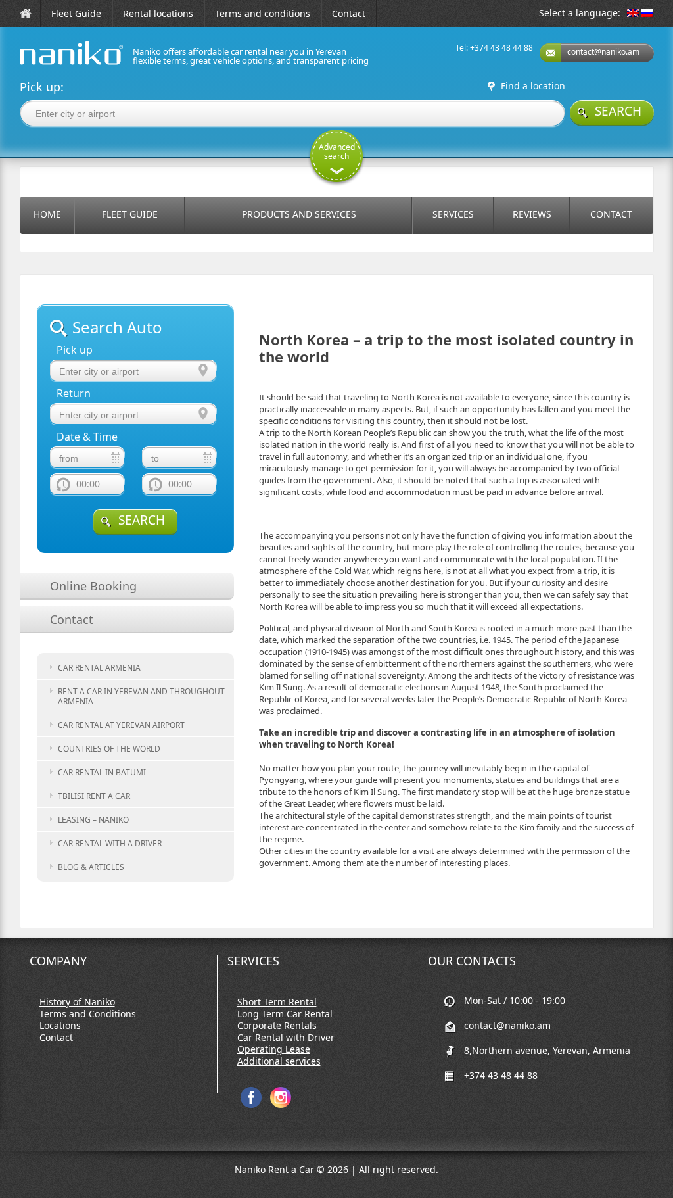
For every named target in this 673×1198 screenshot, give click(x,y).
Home (47, 214)
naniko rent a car (50, 65)
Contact (348, 13)
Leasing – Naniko (93, 819)
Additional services (279, 1061)
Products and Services (299, 214)
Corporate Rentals (277, 1026)
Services (453, 214)
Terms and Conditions (87, 1014)
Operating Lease (273, 1049)
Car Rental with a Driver (110, 843)
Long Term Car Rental (285, 1014)
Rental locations (158, 13)
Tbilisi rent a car (94, 796)
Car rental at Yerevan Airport (121, 725)
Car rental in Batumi (102, 772)
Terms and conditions (262, 13)
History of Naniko (77, 1002)
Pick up (75, 350)
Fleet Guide (76, 13)
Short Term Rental (277, 1002)
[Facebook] (251, 1105)
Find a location (533, 86)
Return (74, 393)
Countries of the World (109, 748)
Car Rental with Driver (286, 1037)
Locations (60, 1026)
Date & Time (87, 437)
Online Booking (93, 586)
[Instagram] (280, 1105)
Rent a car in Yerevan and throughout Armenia (141, 696)
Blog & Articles (91, 867)
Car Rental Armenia (99, 667)
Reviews (532, 214)
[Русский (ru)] (647, 14)
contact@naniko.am (603, 51)
